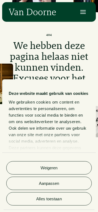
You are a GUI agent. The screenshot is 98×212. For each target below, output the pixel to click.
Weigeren (49, 168)
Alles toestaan (49, 199)
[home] (32, 12)
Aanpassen (49, 183)
